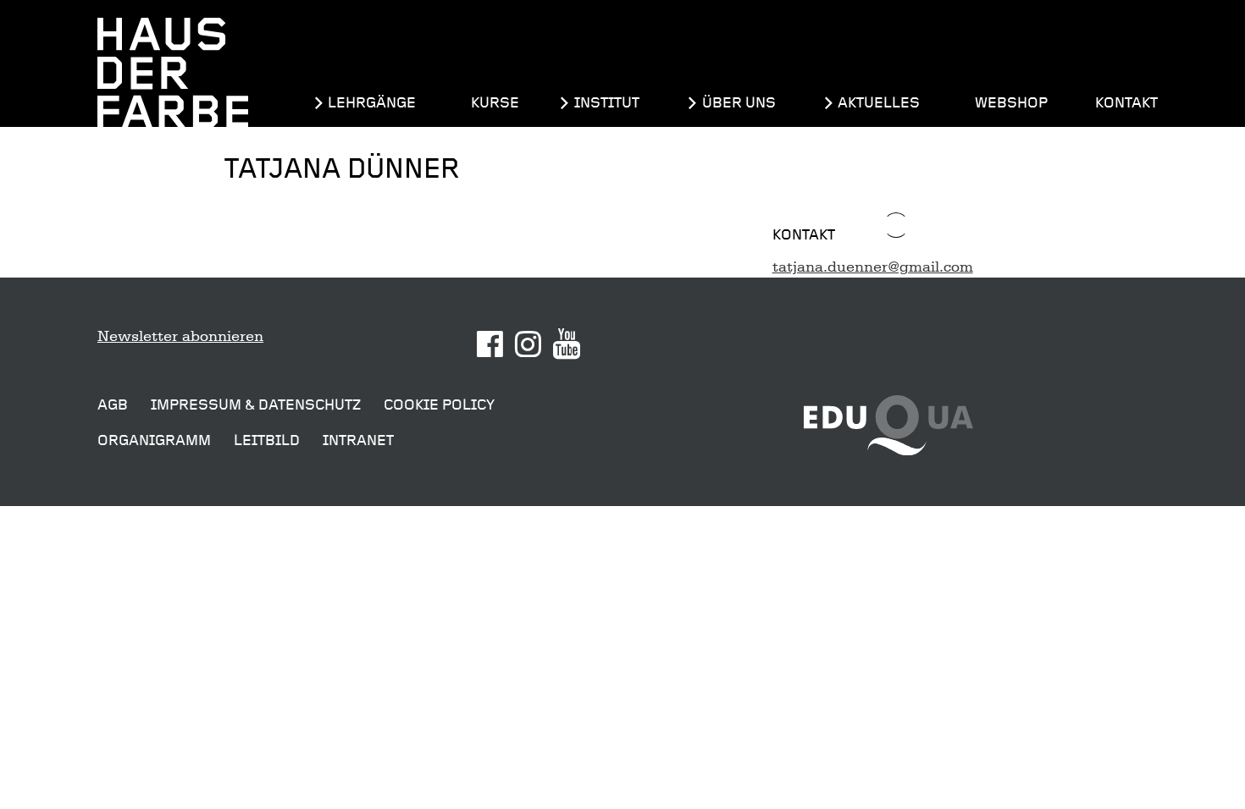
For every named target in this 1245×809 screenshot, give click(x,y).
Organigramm (154, 440)
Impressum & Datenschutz (256, 405)
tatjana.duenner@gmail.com (872, 266)
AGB (112, 405)
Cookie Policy (439, 405)
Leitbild (267, 440)
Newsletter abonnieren (180, 336)
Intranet (358, 440)
